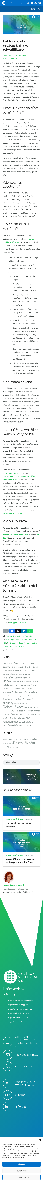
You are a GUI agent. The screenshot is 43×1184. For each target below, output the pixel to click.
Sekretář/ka (28, 707)
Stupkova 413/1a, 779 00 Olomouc (25, 1083)
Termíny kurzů (11, 711)
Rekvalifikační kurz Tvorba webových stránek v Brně (20, 860)
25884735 (21, 1106)
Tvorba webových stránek (28, 710)
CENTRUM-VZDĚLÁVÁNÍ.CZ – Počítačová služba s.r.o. (26, 1041)
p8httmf (20, 1094)
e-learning (35, 667)
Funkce (10, 670)
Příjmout (21, 1164)
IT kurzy (26, 670)
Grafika (15, 670)
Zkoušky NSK (19, 646)
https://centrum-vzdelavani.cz (15, 889)
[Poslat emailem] (6, 631)
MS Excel (7, 681)
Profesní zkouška (30, 643)
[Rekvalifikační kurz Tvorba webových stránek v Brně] (21, 834)
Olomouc (34, 685)
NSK (4, 643)
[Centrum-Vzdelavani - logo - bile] (7, 3)
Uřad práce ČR (8, 714)
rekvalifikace (8, 743)
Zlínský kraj (15, 718)
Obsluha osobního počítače (19, 685)
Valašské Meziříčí (19, 714)
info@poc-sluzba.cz (17, 622)
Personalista (31, 692)
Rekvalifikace (8, 646)
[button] (39, 1140)
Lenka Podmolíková (13, 885)
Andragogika (10, 639)
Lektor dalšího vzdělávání (26, 639)
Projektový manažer (20, 703)
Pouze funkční (21, 1171)
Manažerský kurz (31, 678)
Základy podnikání (25, 725)
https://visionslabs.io (16, 1022)
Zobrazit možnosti (21, 1177)
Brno (16, 663)
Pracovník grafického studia (22, 696)
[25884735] (9, 1106)
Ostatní (15, 739)
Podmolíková (8, 696)
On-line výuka (18, 692)
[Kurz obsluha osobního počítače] (21, 797)
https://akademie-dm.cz (18, 1017)
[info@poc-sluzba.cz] (9, 1055)
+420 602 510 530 (25, 1066)
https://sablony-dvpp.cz (18, 1004)
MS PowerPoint (18, 681)
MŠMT (35, 681)
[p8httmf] (9, 1095)
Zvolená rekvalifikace (16, 720)
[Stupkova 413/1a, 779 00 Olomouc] (9, 1083)
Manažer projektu (14, 677)
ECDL (5, 670)
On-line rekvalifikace (15, 643)
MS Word (28, 681)
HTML (20, 670)
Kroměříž (33, 670)
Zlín (8, 718)
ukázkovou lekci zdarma (13, 513)
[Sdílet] (12, 631)
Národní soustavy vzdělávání (16, 534)
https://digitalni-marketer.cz (20, 1013)
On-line (6, 689)
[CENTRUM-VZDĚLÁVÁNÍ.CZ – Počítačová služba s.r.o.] (9, 1041)
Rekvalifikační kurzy (26, 636)
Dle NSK (28, 667)
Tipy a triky (15, 747)
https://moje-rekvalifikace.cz (20, 1009)
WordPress (29, 714)
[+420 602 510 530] (9, 1066)
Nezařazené (7, 739)
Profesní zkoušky (12, 636)
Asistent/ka (8, 663)
